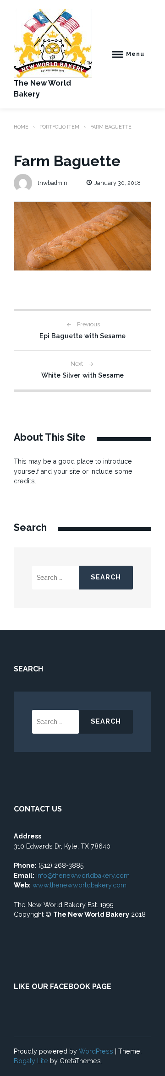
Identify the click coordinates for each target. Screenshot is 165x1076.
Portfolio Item (59, 127)
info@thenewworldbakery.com (83, 875)
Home (21, 127)
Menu (135, 53)
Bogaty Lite (31, 1061)
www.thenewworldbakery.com (80, 885)
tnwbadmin (52, 182)
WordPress (96, 1051)
